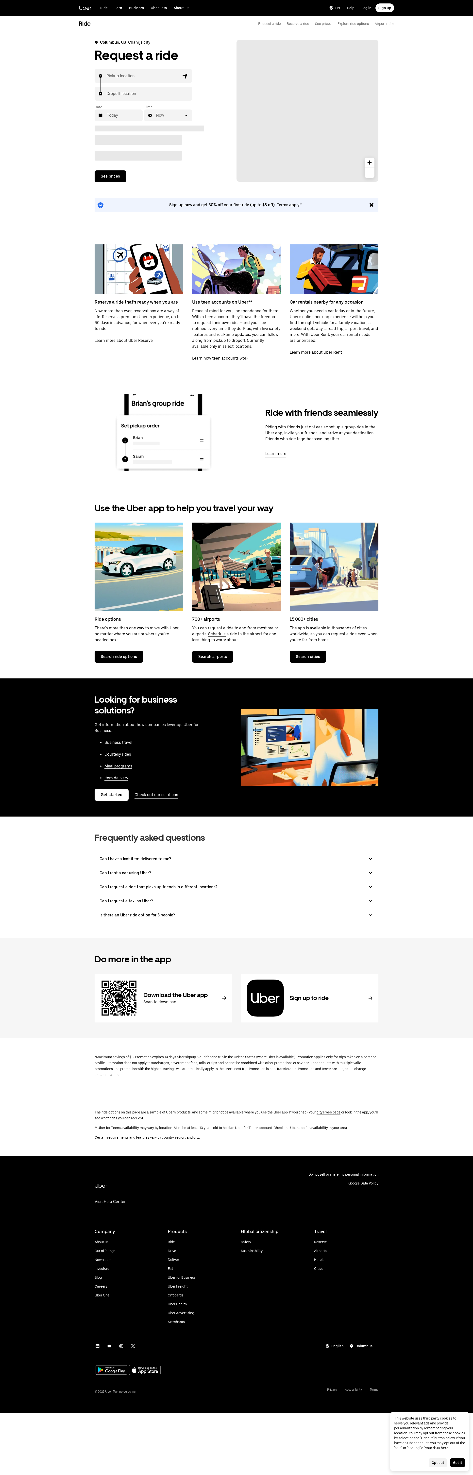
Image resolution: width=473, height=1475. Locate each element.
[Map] (307, 111)
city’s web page (328, 1112)
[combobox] (106, 76)
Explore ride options (353, 24)
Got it (457, 1463)
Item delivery (116, 778)
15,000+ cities (304, 619)
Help (351, 8)
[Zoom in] (369, 162)
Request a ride (269, 24)
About (179, 8)
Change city (139, 42)
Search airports (212, 656)
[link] (236, 205)
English (337, 1346)
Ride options (108, 619)
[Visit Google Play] (111, 1370)
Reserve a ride (298, 24)
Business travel (118, 742)
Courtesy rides (117, 754)
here (444, 1448)
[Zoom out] (369, 173)
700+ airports (206, 619)
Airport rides (384, 24)
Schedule (217, 634)
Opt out (438, 1463)
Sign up (384, 8)
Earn (118, 8)
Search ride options (119, 656)
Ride (104, 8)
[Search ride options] (139, 567)
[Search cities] (334, 567)
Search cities (308, 656)
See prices (323, 24)
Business (136, 8)
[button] (185, 76)
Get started (111, 794)
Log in (366, 8)
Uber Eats (159, 8)
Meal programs (118, 766)
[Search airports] (236, 567)
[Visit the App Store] (145, 1370)
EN (337, 8)
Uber (85, 7)
